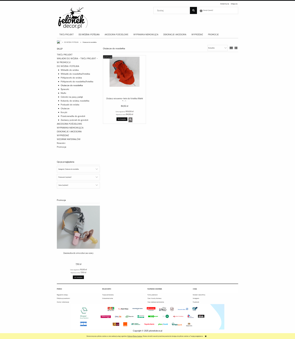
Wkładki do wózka (70, 70)
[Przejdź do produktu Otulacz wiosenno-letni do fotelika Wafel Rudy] (124, 76)
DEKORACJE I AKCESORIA (69, 131)
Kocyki (64, 112)
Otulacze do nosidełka (72, 85)
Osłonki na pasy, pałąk (72, 97)
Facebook (196, 302)
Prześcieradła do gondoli (73, 116)
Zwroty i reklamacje (63, 302)
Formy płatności (153, 295)
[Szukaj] (193, 10)
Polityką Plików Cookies (135, 336)
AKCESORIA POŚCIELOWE (69, 123)
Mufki (63, 93)
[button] (130, 119)
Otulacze (65, 108)
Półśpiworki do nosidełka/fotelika (77, 81)
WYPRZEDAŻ (63, 135)
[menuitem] (66, 34)
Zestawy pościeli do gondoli (74, 120)
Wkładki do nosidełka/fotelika (75, 73)
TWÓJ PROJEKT (65, 54)
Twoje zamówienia (108, 295)
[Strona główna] (72, 18)
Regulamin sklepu (62, 295)
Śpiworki (65, 89)
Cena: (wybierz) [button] (63, 185)
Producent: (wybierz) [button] (64, 177)
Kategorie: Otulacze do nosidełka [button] (68, 169)
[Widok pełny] (235, 48)
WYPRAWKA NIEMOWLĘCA (70, 127)
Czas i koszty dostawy (154, 298)
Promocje (61, 147)
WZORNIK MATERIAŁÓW (69, 139)
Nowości (61, 143)
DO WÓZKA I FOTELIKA (68, 66)
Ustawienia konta (107, 298)
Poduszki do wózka (70, 104)
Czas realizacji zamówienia (156, 302)
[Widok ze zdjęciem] (231, 48)
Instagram (196, 298)
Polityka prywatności (63, 298)
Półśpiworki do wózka (71, 77)
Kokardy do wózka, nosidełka (75, 100)
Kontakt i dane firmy (199, 295)
